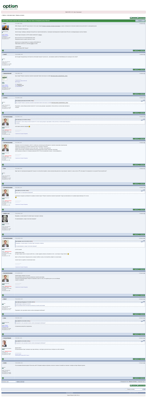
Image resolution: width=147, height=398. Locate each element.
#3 (144, 73)
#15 (144, 362)
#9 (144, 213)
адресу (40, 34)
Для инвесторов (11, 15)
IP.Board (71, 395)
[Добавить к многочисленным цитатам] (136, 50)
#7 (144, 168)
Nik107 (5, 299)
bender (5, 362)
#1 (144, 23)
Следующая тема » (141, 381)
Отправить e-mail (20, 85)
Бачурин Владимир (8, 116)
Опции (139, 20)
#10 (144, 238)
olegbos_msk (6, 213)
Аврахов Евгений (7, 73)
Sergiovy (5, 97)
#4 (144, 97)
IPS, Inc (78, 395)
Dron (5, 168)
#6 (144, 142)
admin (5, 23)
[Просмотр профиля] (5, 27)
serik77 (5, 54)
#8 (144, 187)
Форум (68, 395)
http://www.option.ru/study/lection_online (59, 75)
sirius (5, 318)
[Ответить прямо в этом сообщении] (142, 50)
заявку (32, 43)
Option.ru (4, 15)
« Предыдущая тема (124, 381)
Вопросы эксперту (20, 15)
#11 (144, 273)
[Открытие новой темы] (141, 17)
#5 (144, 116)
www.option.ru (19, 84)
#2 (144, 54)
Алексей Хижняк (7, 338)
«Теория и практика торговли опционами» (51, 26)
